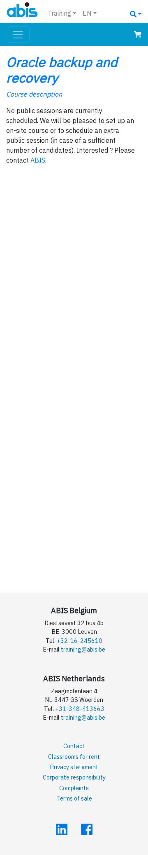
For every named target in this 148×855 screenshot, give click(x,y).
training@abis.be (83, 649)
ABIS (37, 160)
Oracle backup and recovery (62, 69)
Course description (34, 94)
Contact (74, 746)
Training (59, 13)
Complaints (74, 788)
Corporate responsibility (74, 777)
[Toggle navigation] (18, 34)
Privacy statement (74, 767)
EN (87, 13)
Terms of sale (74, 798)
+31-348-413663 (79, 709)
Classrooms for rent (74, 757)
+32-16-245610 (79, 641)
